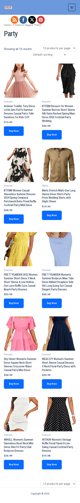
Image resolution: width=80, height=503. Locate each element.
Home (7, 25)
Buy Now (14, 130)
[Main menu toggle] (71, 7)
